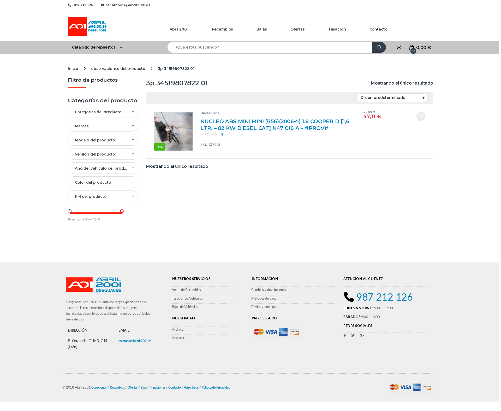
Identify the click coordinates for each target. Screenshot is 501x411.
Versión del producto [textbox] (95, 154)
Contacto (378, 29)
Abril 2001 (179, 29)
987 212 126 (83, 5)
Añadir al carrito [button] (419, 116)
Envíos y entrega (263, 307)
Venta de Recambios (186, 290)
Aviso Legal (191, 387)
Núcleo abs (209, 113)
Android (177, 329)
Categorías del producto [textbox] (98, 112)
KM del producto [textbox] (91, 196)
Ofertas (297, 29)
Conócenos (99, 387)
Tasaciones (158, 387)
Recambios (222, 29)
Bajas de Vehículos (185, 307)
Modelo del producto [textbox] (95, 140)
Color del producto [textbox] (93, 182)
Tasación (337, 29)
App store (179, 338)
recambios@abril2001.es (128, 5)
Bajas (262, 29)
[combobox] (270, 47)
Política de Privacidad (216, 387)
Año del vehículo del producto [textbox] (104, 168)
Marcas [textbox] (82, 126)
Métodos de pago (263, 298)
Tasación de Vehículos (187, 298)
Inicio (73, 68)
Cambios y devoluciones (268, 290)
